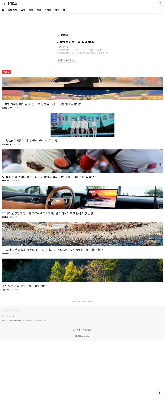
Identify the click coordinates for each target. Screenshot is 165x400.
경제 (39, 10)
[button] (159, 393)
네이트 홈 (76, 330)
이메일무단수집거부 (40, 320)
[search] (160, 3)
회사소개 (4, 320)
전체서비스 (88, 330)
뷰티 (23, 10)
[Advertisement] (82, 22)
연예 (31, 10)
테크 (57, 10)
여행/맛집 (12, 10)
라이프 (48, 10)
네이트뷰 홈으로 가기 (67, 60)
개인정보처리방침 (15, 320)
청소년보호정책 (27, 320)
